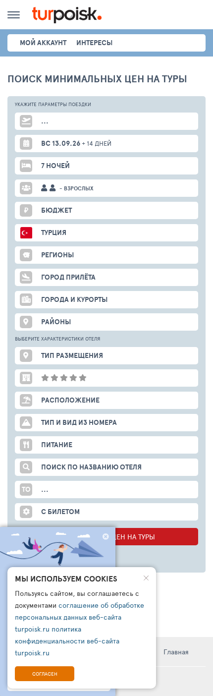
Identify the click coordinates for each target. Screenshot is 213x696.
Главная (176, 651)
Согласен (44, 673)
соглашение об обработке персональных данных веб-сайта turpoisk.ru (79, 617)
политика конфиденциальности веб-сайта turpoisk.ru (67, 640)
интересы (94, 43)
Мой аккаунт (43, 43)
